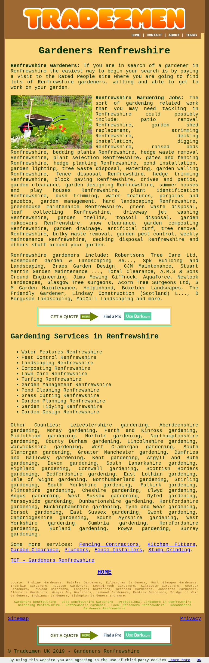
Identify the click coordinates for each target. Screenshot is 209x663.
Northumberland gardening (130, 479)
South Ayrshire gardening (136, 517)
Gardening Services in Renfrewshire (85, 336)
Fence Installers (118, 550)
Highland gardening (40, 468)
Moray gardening (71, 430)
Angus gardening (35, 496)
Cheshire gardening (110, 490)
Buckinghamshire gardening (81, 507)
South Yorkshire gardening (89, 485)
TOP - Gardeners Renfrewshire (52, 560)
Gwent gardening (171, 512)
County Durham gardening (82, 441)
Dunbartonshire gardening (115, 501)
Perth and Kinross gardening (149, 430)
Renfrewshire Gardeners (44, 65)
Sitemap (18, 618)
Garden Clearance (35, 550)
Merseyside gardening (41, 501)
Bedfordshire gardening (81, 474)
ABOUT (173, 35)
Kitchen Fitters (171, 544)
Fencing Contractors (109, 544)
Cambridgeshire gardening (49, 517)
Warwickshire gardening (46, 447)
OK (199, 660)
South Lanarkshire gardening (150, 463)
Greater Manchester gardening (122, 452)
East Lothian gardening (159, 474)
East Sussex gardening (104, 512)
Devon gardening (72, 463)
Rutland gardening (78, 528)
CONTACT (154, 35)
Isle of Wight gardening (48, 479)
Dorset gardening (36, 512)
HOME (135, 35)
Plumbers (76, 550)
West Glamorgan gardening (132, 447)
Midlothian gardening (43, 436)
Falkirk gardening (167, 485)
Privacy (190, 618)
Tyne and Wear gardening (160, 507)
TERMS (191, 35)
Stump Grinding (169, 550)
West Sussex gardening (103, 496)
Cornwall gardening (108, 468)
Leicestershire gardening (109, 425)
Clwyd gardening (171, 490)
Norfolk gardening (112, 436)
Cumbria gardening (117, 523)
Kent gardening (114, 458)
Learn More (179, 660)
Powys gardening (143, 528)
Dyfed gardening (171, 496)
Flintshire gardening (42, 490)
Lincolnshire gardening (161, 441)
